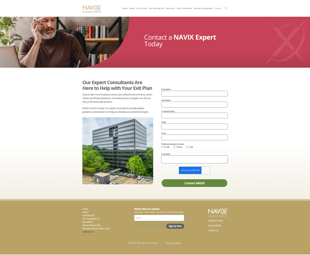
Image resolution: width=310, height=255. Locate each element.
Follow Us (213, 230)
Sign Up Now (175, 226)
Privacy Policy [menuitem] (173, 242)
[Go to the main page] (91, 8)
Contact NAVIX (194, 183)
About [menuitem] (132, 8)
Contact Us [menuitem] (88, 232)
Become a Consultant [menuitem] (203, 8)
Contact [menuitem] (217, 8)
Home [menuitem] (125, 8)
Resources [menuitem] (170, 8)
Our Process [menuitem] (142, 8)
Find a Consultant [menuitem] (184, 8)
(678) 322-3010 (215, 220)
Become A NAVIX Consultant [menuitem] (96, 228)
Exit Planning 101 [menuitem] (156, 8)
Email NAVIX (214, 225)
